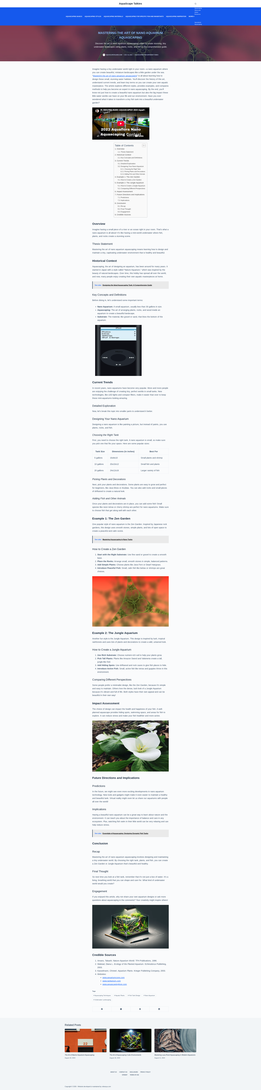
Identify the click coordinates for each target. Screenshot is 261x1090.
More (191, 16)
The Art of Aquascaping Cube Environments (125, 1055)
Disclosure (134, 1072)
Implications (125, 200)
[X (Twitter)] (120, 1009)
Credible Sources (124, 215)
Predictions (125, 197)
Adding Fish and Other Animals (134, 174)
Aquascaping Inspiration (176, 16)
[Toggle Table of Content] (143, 145)
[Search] (195, 3)
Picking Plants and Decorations (134, 171)
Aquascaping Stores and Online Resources (198, 11)
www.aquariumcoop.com (113, 977)
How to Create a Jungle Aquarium (133, 186)
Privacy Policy (145, 1072)
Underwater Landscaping (102, 1000)
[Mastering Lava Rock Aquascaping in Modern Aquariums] (175, 1040)
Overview (120, 149)
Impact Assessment (125, 192)
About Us (113, 1072)
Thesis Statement (127, 152)
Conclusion (121, 203)
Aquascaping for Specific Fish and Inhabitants (145, 16)
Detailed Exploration (128, 163)
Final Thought (126, 209)
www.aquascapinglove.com (114, 984)
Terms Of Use (134, 1075)
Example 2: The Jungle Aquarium (130, 183)
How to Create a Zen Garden (131, 180)
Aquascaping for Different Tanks (198, 18)
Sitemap (124, 1075)
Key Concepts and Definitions (131, 158)
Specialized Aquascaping (198, 23)
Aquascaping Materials (113, 16)
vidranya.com (106, 1086)
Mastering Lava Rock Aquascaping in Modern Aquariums (174, 1055)
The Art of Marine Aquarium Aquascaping (79, 1055)
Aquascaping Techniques (102, 995)
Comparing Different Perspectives (133, 188)
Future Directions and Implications (130, 195)
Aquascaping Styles (93, 16)
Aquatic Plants (119, 995)
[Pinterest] (140, 1009)
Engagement (125, 212)
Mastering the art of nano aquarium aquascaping (115, 76)
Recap (123, 206)
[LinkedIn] (159, 1009)
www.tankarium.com (111, 981)
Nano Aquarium (149, 995)
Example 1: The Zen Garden (128, 177)
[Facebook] (101, 1009)
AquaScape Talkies (130, 3)
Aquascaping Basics (74, 16)
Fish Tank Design (134, 995)
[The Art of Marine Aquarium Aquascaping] (86, 1040)
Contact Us (123, 1072)
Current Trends (123, 161)
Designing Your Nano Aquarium (132, 166)
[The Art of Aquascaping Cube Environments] (130, 1040)
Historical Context (124, 155)
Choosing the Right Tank (132, 169)
